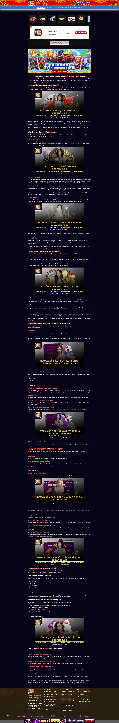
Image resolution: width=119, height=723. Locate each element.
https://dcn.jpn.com (86, 696)
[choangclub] (34, 3)
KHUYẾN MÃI (78, 7)
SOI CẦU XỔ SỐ (51, 7)
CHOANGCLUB (41, 7)
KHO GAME (60, 7)
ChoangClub (51, 80)
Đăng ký (30, 339)
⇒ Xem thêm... (36, 709)
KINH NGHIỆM (69, 7)
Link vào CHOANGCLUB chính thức (81, 33)
